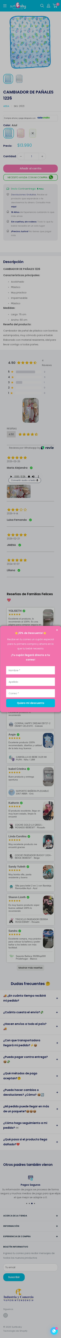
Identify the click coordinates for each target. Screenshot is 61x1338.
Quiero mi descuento (30, 703)
